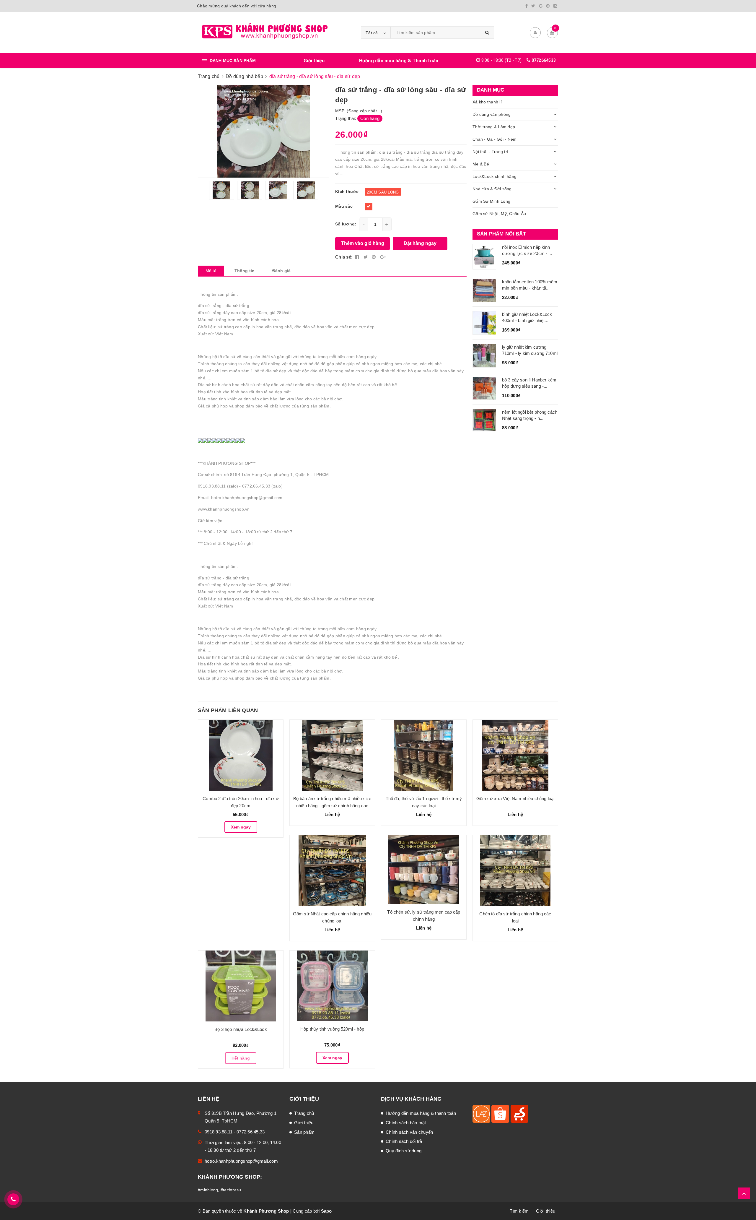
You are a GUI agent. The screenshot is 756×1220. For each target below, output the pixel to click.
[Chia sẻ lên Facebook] (358, 256)
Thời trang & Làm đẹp (493, 126)
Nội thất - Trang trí (490, 151)
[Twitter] (533, 6)
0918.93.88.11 (218, 1131)
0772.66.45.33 (251, 1131)
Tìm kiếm (519, 1210)
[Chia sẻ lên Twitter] (366, 256)
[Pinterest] (548, 6)
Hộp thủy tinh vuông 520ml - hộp (332, 1028)
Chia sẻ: (344, 256)
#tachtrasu (231, 1189)
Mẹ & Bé (480, 164)
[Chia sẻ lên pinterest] (374, 256)
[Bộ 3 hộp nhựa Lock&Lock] (240, 986)
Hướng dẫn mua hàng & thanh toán (421, 1113)
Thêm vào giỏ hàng (362, 243)
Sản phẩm (304, 1132)
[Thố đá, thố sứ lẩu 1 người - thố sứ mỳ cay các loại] (423, 755)
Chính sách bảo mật (406, 1122)
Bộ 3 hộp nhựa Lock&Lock (240, 1029)
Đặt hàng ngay (420, 243)
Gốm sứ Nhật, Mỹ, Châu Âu (499, 213)
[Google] (540, 6)
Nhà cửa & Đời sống (492, 188)
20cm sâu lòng (383, 192)
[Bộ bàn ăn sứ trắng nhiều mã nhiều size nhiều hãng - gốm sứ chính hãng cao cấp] (332, 755)
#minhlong (208, 1189)
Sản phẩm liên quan (228, 710)
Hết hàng (241, 1058)
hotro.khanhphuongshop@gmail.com (241, 1161)
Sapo (326, 1210)
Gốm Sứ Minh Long (491, 201)
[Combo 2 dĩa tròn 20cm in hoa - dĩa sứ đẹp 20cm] (240, 755)
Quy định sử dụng (403, 1150)
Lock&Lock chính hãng (494, 176)
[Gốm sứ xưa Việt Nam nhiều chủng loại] (515, 755)
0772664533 (544, 60)
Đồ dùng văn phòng (491, 114)
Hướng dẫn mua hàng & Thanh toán (399, 61)
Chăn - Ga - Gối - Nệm (494, 139)
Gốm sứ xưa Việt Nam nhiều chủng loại (515, 798)
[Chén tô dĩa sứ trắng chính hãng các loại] (515, 870)
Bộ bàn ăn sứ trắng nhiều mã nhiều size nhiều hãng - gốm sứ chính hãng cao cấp (332, 805)
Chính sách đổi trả (404, 1141)
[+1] (383, 256)
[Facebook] (526, 6)
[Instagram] (555, 6)
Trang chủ (304, 1113)
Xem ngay (241, 827)
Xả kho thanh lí (487, 102)
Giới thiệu (314, 61)
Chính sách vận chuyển (409, 1132)
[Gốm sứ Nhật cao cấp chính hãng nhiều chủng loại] (332, 870)
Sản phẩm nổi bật (501, 234)
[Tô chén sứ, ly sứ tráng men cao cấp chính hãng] (423, 869)
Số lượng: (345, 224)
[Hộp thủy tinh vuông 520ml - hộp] (332, 986)
